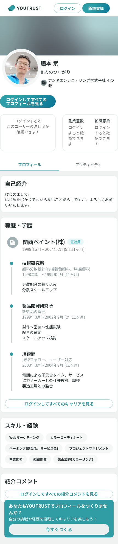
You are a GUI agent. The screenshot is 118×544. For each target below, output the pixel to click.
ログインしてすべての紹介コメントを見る (59, 494)
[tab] (29, 164)
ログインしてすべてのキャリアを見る (59, 404)
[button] (59, 35)
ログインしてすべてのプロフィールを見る (26, 101)
